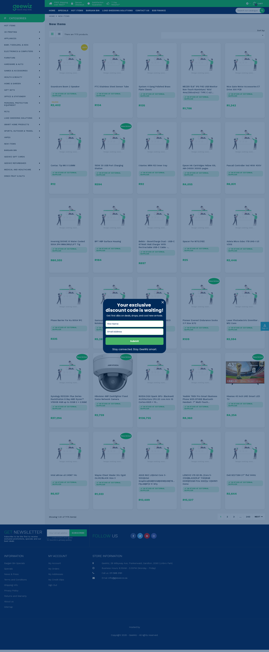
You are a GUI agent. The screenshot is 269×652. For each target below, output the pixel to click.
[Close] (162, 302)
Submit (134, 341)
